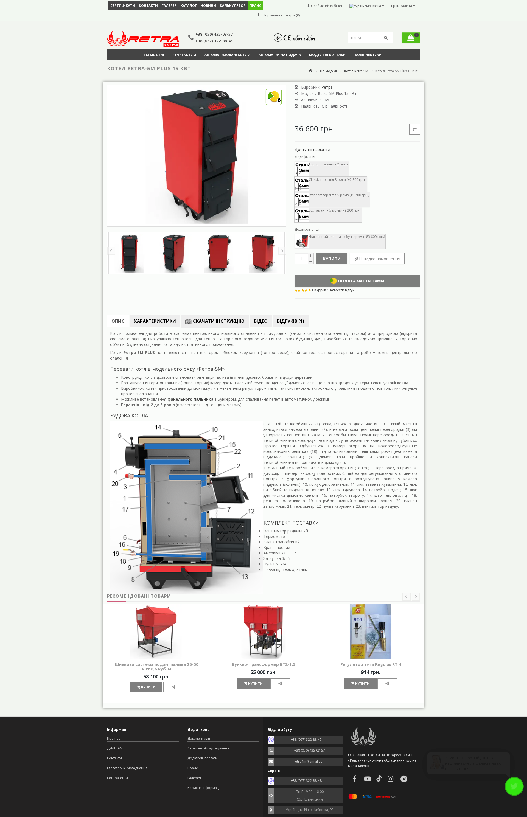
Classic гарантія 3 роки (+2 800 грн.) (337, 179)
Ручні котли (184, 54)
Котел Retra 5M (356, 71)
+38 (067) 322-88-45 (214, 40)
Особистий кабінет (326, 6)
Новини (208, 5)
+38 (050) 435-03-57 (214, 34)
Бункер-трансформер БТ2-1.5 (263, 664)
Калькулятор (233, 5)
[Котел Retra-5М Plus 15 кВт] (129, 253)
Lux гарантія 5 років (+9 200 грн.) (335, 210)
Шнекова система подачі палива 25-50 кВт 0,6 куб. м (156, 666)
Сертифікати (122, 5)
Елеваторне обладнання (127, 768)
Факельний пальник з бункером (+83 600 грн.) (347, 236)
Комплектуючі (369, 54)
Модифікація (305, 157)
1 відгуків (319, 290)
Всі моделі (154, 54)
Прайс (192, 768)
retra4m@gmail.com (310, 761)
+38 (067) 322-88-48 (306, 780)
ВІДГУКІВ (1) (290, 321)
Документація (198, 738)
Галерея (169, 5)
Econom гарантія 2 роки (328, 164)
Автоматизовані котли (227, 54)
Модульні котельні (328, 54)
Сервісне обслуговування (208, 748)
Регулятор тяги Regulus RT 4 (370, 664)
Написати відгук (341, 290)
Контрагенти (117, 778)
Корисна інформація (204, 787)
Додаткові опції (307, 229)
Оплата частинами (360, 280)
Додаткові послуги (202, 758)
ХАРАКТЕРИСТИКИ (155, 321)
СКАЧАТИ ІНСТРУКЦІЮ (218, 321)
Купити (332, 258)
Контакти (148, 5)
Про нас (113, 738)
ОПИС (118, 321)
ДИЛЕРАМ (115, 748)
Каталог (189, 5)
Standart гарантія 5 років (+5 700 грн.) (339, 195)
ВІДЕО (261, 321)
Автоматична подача (280, 54)
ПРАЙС (255, 5)
